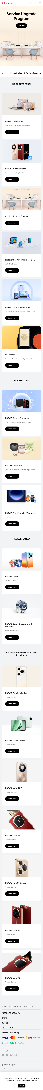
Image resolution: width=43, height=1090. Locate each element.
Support (12, 1006)
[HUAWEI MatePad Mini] (21, 724)
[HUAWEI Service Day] (21, 104)
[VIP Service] (21, 338)
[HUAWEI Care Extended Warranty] (21, 496)
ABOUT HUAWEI (8, 1028)
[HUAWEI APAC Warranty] (21, 152)
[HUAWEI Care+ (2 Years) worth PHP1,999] (21, 607)
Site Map (4, 1069)
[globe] (2, 1065)
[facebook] (3, 1055)
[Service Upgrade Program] (21, 199)
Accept (21, 1086)
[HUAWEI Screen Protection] (21, 401)
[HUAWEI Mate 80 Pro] (21, 771)
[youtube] (11, 1055)
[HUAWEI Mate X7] (21, 819)
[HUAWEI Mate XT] (21, 914)
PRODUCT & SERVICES (11, 1013)
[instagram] (15, 1055)
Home (4, 1006)
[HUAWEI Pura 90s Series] (21, 676)
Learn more (21, 26)
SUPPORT (5, 1023)
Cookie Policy (32, 1080)
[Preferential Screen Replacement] (21, 243)
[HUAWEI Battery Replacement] (21, 290)
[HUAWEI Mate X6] (21, 961)
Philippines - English (9, 1065)
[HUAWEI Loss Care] (21, 449)
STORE (4, 1018)
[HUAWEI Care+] (21, 560)
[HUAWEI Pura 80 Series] (21, 866)
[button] (30, 3)
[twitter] (7, 1055)
